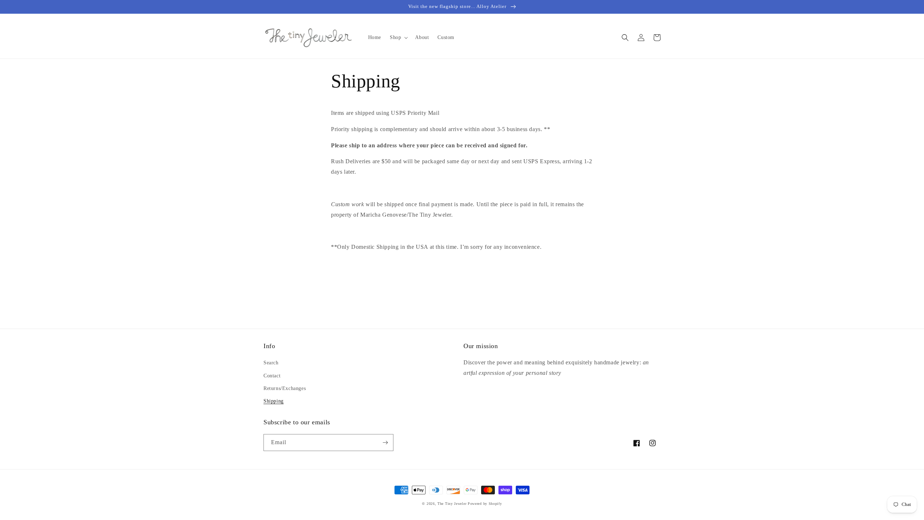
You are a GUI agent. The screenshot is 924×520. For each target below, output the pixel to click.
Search (271, 362)
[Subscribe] (385, 442)
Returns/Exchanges (284, 388)
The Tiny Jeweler (451, 504)
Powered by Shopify (485, 504)
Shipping (273, 401)
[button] (398, 37)
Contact (271, 375)
